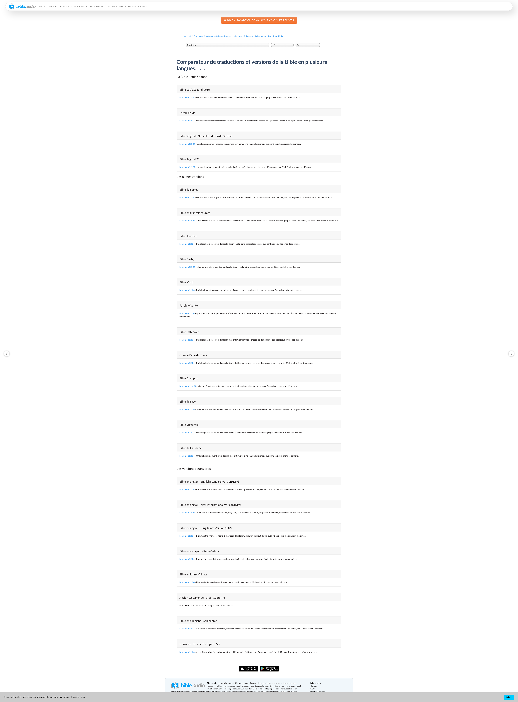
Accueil (187, 36)
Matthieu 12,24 (187, 243)
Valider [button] (509, 697)
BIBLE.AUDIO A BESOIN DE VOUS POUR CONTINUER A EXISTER (260, 20)
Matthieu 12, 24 (187, 267)
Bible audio (212, 683)
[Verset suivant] (511, 353)
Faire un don (315, 683)
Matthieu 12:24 (187, 97)
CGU (312, 689)
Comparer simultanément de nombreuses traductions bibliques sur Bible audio (230, 36)
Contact (313, 686)
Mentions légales (317, 691)
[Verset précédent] (6, 353)
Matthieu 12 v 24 (187, 386)
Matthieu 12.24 (187, 120)
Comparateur (79, 6)
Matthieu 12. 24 (187, 143)
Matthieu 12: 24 (187, 167)
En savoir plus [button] (78, 697)
